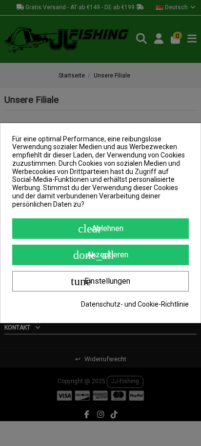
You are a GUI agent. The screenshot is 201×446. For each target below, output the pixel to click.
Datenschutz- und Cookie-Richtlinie (135, 304)
